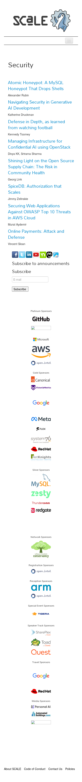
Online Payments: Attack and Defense (36, 234)
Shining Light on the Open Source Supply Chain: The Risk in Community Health (41, 166)
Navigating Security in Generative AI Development (40, 105)
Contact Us (55, 769)
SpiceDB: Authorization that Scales (35, 189)
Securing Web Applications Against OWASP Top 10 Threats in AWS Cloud (39, 211)
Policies (70, 769)
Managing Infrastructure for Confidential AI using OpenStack (39, 144)
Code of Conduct (34, 769)
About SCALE (12, 769)
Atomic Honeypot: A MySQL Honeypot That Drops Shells (36, 85)
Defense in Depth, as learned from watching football (36, 124)
